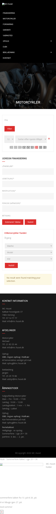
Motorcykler (9, 19)
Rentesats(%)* (9, 191)
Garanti (7, 30)
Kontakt (7, 58)
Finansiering (9, 13)
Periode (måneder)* (11, 203)
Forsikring (8, 24)
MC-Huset (36, 453)
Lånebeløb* (7, 166)
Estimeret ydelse (13, 222)
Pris (6, 120)
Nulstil (30, 222)
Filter (9, 128)
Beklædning (9, 52)
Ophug (6, 41)
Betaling (6, 215)
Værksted (8, 35)
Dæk (5, 47)
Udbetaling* (8, 178)
